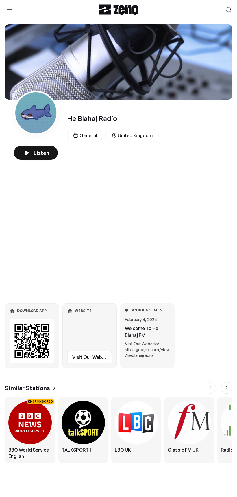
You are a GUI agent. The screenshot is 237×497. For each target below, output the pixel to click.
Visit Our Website (91, 357)
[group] (118, 430)
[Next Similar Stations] (226, 388)
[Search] (228, 9)
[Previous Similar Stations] (210, 388)
